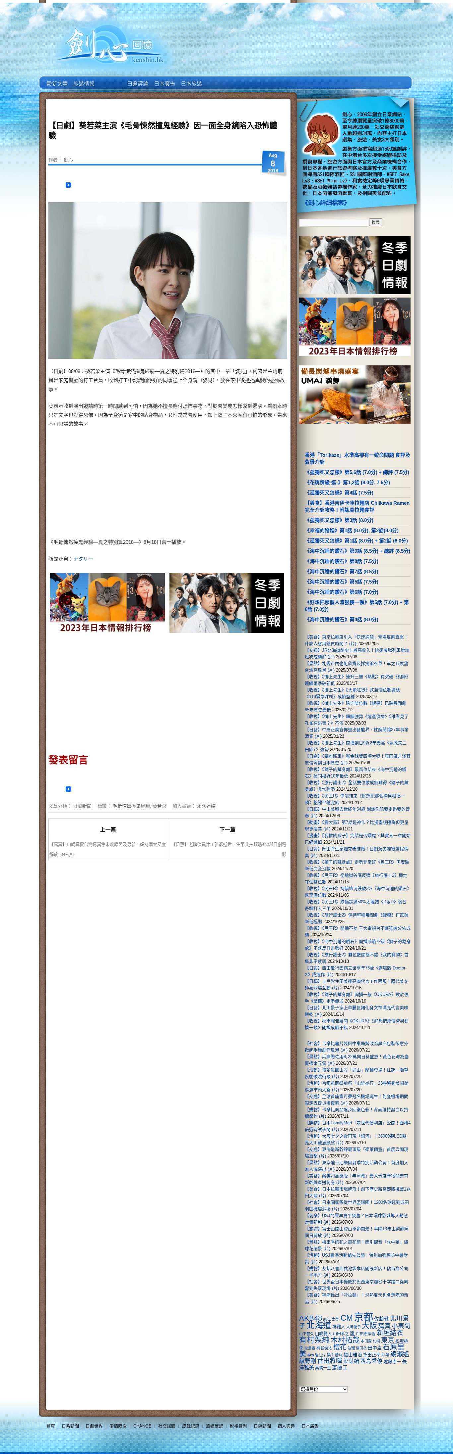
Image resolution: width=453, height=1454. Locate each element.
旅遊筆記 (214, 1426)
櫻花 (340, 1347)
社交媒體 (166, 1426)
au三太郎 (331, 1319)
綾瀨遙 (399, 1354)
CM (347, 1318)
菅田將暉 (329, 1360)
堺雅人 (338, 1326)
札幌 (376, 1341)
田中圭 (375, 1347)
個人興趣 (286, 1426)
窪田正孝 (371, 1354)
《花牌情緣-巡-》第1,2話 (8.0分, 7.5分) (347, 482)
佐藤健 (381, 1319)
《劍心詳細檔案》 (326, 203)
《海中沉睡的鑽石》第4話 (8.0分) (341, 619)
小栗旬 (401, 1326)
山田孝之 (341, 1334)
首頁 (50, 1426)
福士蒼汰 (335, 1355)
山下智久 (306, 1334)
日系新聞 (70, 1426)
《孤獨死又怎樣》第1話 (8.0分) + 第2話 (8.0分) (356, 540)
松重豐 (309, 1348)
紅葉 (385, 1355)
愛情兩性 (118, 1426)
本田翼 (366, 1341)
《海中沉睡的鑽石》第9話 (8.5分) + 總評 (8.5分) (357, 551)
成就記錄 (190, 1426)
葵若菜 (159, 805)
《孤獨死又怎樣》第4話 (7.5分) (339, 492)
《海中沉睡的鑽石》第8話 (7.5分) (341, 561)
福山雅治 (353, 1354)
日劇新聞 (82, 805)
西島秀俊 (371, 1361)
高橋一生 (323, 1368)
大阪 (369, 1325)
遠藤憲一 (392, 1361)
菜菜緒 (351, 1361)
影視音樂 (238, 1426)
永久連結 (206, 805)
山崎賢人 (323, 1333)
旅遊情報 (110, 79)
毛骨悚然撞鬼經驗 (131, 805)
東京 (387, 1340)
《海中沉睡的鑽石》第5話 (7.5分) (341, 582)
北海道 (318, 1325)
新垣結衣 (390, 1333)
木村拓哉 (345, 1340)
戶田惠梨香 (366, 1334)
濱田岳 (361, 1348)
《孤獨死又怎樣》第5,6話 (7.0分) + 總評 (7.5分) (357, 472)
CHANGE (142, 1426)
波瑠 (351, 1348)
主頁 (56, 79)
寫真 (384, 1326)
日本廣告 (164, 79)
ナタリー (83, 559)
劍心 (68, 159)
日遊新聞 (262, 1426)
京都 (363, 1317)
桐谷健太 (324, 1348)
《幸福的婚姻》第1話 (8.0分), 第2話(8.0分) (352, 530)
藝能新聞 (83, 79)
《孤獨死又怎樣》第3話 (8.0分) (339, 520)
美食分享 (217, 79)
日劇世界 (137, 79)
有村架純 (314, 1340)
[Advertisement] (225, 484)
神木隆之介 (316, 1355)
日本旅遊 (190, 79)
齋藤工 (340, 1367)
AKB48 (310, 1318)
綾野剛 (307, 1361)
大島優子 (353, 1327)
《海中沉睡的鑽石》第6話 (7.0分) (341, 592)
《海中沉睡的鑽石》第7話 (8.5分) (341, 571)
